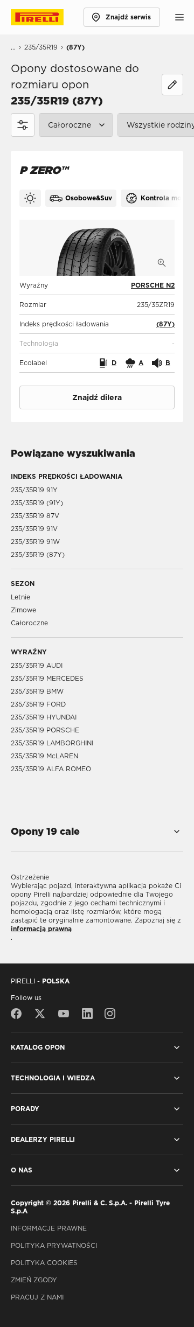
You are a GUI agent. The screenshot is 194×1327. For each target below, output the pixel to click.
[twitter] (40, 1013)
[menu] (179, 17)
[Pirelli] (47, 17)
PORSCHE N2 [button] (153, 285)
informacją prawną (41, 929)
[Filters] (22, 125)
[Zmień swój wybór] (172, 84)
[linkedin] (87, 1013)
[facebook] (19, 1013)
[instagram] (110, 1013)
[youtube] (63, 1013)
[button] (165, 324)
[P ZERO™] (97, 248)
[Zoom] (161, 263)
